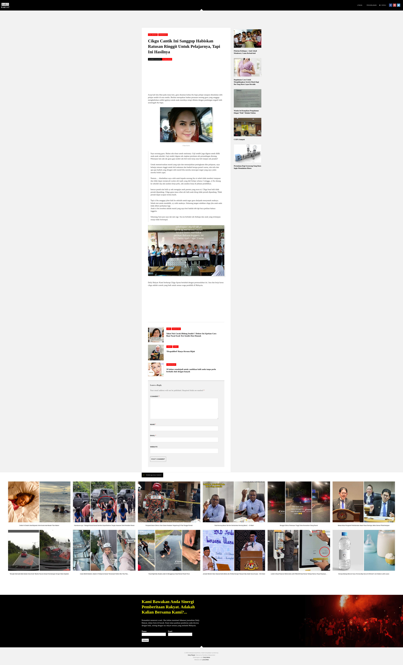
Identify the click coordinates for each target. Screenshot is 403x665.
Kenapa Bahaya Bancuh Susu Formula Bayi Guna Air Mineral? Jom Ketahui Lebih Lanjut (363, 574)
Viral (175, 346)
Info (168, 329)
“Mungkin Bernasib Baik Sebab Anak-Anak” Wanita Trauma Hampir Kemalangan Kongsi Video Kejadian (39, 574)
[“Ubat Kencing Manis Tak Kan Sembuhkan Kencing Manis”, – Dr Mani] (234, 502)
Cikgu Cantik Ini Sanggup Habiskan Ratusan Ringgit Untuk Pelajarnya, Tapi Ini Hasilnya (184, 46)
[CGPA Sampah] (247, 127)
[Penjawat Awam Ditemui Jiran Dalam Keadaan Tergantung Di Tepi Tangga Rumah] (169, 502)
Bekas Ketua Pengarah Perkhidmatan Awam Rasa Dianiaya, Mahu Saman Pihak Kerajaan (364, 525)
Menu (383, 5)
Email (153, 436)
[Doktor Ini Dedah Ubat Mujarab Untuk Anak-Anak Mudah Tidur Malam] (39, 502)
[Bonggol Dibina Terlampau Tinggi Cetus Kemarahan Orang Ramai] (299, 502)
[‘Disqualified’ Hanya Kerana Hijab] (157, 352)
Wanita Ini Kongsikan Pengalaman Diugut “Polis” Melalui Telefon (246, 112)
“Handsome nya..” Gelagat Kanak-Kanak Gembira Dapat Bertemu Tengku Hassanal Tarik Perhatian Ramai (104, 525)
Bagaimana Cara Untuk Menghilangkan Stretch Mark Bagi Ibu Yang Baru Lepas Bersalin (246, 82)
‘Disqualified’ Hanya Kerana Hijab (180, 351)
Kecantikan (171, 364)
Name (153, 424)
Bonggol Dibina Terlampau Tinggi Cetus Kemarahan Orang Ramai (299, 525)
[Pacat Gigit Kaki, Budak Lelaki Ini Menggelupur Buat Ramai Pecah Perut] (169, 551)
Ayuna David (167, 59)
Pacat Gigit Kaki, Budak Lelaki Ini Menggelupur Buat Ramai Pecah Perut (169, 574)
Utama (359, 5)
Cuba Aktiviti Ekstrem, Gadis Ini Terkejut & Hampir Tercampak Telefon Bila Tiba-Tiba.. (104, 574)
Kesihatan (176, 329)
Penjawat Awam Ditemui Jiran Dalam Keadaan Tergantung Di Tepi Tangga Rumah (169, 525)
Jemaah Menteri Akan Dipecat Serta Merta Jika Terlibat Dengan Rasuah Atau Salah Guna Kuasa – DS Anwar (234, 574)
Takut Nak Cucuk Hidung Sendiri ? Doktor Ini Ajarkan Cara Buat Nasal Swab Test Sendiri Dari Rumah (191, 334)
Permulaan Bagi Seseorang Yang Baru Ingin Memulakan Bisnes (247, 167)
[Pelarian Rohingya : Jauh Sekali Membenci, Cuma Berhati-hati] (247, 39)
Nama (144, 631)
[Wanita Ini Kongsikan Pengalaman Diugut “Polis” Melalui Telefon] (247, 99)
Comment (155, 396)
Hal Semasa (153, 34)
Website (153, 447)
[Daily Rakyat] (5, 4)
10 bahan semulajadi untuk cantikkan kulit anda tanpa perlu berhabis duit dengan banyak (191, 370)
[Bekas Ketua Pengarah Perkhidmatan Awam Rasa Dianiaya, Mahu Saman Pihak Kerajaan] (364, 502)
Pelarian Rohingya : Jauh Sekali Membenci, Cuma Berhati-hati (245, 52)
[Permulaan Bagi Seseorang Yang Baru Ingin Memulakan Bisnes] (247, 154)
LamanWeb (205, 659)
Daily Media (206, 657)
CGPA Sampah (239, 139)
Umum (169, 346)
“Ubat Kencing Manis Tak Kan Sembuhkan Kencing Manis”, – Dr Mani (234, 525)
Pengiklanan (372, 5)
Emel (170, 631)
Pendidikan (163, 34)
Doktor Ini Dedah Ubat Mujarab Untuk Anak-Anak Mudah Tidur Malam (39, 525)
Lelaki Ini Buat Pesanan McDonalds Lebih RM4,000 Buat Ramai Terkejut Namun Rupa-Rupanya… (299, 574)
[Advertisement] (201, 19)
